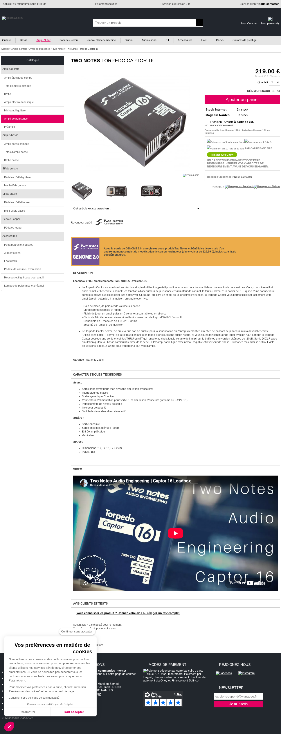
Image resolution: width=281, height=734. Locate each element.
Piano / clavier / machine (101, 40)
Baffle (7, 94)
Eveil (204, 40)
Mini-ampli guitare (15, 110)
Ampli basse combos (16, 143)
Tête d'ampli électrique (17, 85)
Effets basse (9, 193)
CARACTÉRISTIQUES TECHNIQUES (97, 374)
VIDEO (77, 469)
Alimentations (12, 252)
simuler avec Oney (222, 154)
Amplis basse (10, 135)
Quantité (263, 82)
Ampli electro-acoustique (19, 102)
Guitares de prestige (244, 40)
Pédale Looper (11, 219)
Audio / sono (149, 40)
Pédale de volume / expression (22, 269)
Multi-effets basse (14, 210)
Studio (129, 40)
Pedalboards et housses (18, 244)
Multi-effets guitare (15, 185)
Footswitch (10, 261)
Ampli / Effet (43, 40)
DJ (167, 40)
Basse (23, 40)
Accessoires (185, 40)
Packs (219, 40)
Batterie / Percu (68, 40)
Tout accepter (73, 712)
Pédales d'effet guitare (17, 177)
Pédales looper (13, 227)
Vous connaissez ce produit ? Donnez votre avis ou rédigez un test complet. (128, 613)
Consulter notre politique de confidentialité (34, 697)
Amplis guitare (11, 69)
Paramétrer (27, 712)
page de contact (125, 674)
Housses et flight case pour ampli (24, 277)
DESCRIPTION (83, 273)
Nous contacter (243, 177)
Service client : (259, 3)
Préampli (9, 126)
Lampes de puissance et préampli (24, 285)
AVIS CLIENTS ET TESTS (90, 603)
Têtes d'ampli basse (16, 152)
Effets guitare (10, 168)
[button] (9, 726)
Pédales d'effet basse (17, 202)
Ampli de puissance (16, 118)
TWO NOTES (85, 60)
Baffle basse (11, 160)
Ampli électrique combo (18, 77)
